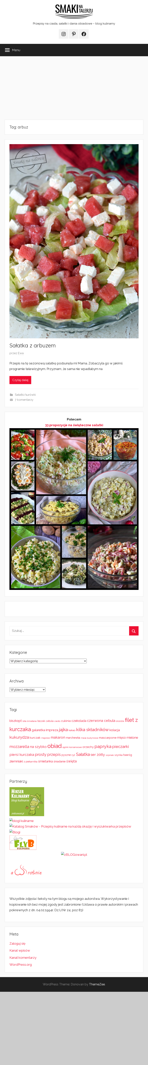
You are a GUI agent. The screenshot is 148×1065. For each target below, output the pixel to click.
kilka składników (92, 729)
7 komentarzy (24, 400)
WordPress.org (20, 964)
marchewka (73, 737)
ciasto (57, 721)
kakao (72, 730)
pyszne (66, 754)
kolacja (114, 730)
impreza (52, 730)
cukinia (66, 721)
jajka (63, 729)
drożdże (120, 721)
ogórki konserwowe (72, 747)
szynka (118, 755)
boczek (41, 721)
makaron (58, 737)
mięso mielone (127, 737)
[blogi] (14, 832)
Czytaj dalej (20, 380)
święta (71, 761)
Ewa (21, 353)
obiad (54, 746)
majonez (45, 738)
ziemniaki (16, 761)
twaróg (127, 754)
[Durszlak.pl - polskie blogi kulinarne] (21, 821)
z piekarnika (30, 761)
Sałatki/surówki (25, 394)
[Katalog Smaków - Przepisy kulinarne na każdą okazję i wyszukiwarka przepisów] (70, 826)
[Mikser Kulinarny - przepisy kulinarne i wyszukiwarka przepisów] (26, 815)
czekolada (78, 721)
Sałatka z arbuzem (32, 345)
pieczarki (120, 746)
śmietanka (45, 761)
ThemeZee (97, 984)
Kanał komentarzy (22, 958)
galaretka (38, 730)
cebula (50, 721)
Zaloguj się (17, 943)
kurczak (35, 737)
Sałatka (83, 754)
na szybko (38, 747)
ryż (73, 754)
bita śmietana (30, 721)
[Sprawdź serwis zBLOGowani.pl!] (74, 855)
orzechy (88, 747)
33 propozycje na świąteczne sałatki (74, 425)
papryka (102, 746)
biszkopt (15, 721)
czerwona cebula (101, 721)
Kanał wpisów (19, 950)
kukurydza (19, 737)
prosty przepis (48, 754)
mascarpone (107, 737)
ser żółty (98, 754)
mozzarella (19, 746)
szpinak (110, 755)
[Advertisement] (74, 88)
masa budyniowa (89, 738)
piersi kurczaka (21, 755)
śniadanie (60, 761)
